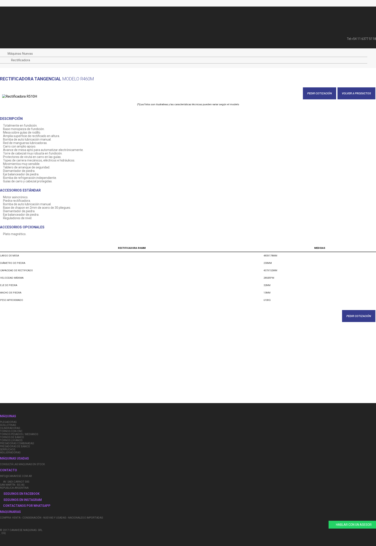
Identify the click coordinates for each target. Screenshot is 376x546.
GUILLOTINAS (8, 425)
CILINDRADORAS (10, 428)
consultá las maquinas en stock (22, 464)
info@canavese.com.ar (16, 476)
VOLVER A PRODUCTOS (356, 93)
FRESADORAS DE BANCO (15, 446)
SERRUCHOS (7, 449)
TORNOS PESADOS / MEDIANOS (19, 434)
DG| (3, 533)
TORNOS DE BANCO (12, 437)
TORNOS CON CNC (11, 431)
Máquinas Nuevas (20, 54)
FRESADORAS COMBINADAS (17, 443)
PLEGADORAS (8, 422)
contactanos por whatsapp (26, 505)
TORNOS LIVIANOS (11, 440)
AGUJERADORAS (10, 452)
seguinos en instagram (22, 500)
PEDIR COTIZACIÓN (319, 93)
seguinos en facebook (21, 493)
